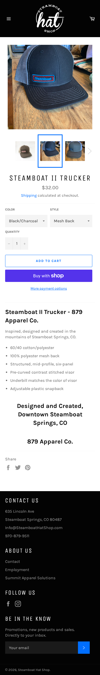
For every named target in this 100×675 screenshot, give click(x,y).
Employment (17, 569)
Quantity (12, 232)
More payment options (49, 288)
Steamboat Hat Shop (34, 670)
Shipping (29, 195)
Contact (12, 561)
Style (54, 209)
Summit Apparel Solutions (30, 577)
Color (10, 209)
